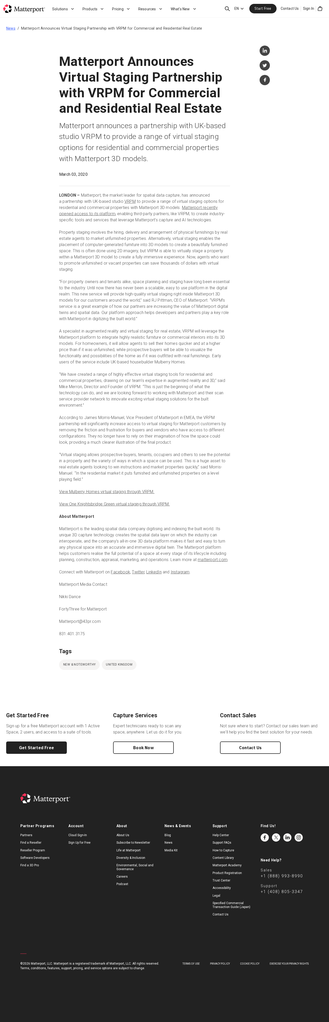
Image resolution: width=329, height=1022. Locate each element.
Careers (122, 876)
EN (236, 8)
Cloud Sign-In (77, 835)
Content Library (223, 858)
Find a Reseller (30, 842)
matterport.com (212, 559)
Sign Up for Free (79, 842)
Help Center (221, 835)
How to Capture (223, 850)
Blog (167, 835)
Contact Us (290, 8)
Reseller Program (32, 850)
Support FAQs (222, 842)
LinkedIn (154, 572)
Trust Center (221, 880)
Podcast (122, 884)
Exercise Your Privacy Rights (289, 963)
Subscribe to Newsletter (133, 842)
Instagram (180, 572)
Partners (26, 835)
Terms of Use (191, 963)
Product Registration (227, 873)
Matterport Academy (227, 865)
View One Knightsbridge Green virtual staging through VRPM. (114, 504)
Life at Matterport (128, 850)
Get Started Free (36, 747)
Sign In (308, 8)
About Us (122, 835)
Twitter (138, 572)
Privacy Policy (220, 963)
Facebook (120, 572)
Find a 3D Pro (29, 865)
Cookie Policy (249, 963)
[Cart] (320, 9)
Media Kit (171, 850)
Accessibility (222, 888)
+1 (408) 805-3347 (282, 891)
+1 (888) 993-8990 (282, 875)
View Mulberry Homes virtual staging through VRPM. (106, 491)
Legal (216, 895)
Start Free (262, 8)
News (10, 28)
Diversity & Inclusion (130, 858)
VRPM (130, 201)
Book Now (143, 747)
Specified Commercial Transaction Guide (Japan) (231, 905)
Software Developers (35, 858)
